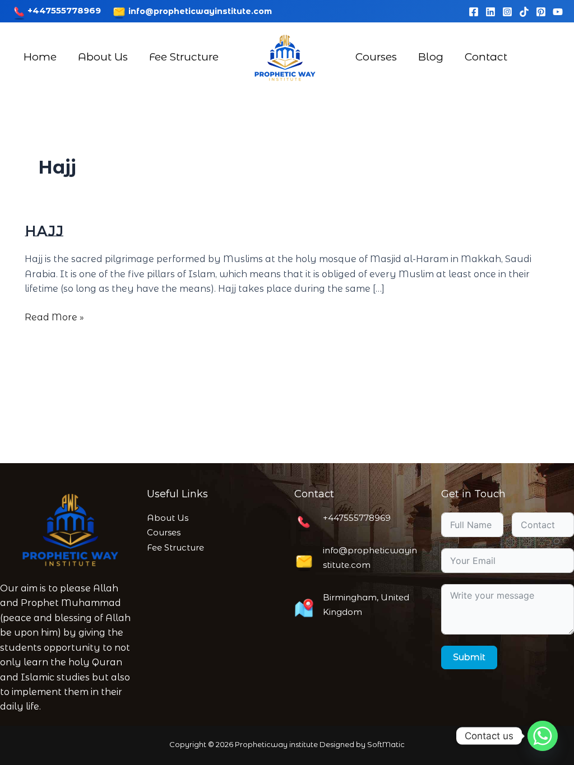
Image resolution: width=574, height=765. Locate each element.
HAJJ (44, 231)
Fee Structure (184, 56)
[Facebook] (474, 12)
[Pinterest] (541, 12)
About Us (103, 56)
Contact (486, 56)
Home (40, 56)
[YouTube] (558, 12)
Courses (376, 56)
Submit (469, 657)
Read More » (54, 316)
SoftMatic (386, 744)
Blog (430, 56)
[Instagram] (507, 12)
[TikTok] (524, 12)
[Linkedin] (490, 12)
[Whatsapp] (542, 736)
